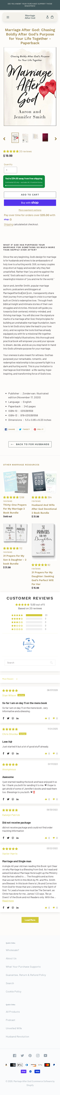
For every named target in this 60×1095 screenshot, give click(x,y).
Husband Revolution (17, 1036)
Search (10, 983)
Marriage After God (22, 1081)
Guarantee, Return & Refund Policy (26, 974)
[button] (11, 151)
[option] (15, 138)
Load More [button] (30, 919)
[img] (10, 690)
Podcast (10, 1019)
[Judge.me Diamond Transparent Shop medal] (29, 644)
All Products (13, 1011)
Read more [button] (8, 900)
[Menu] (8, 17)
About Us (11, 958)
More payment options (30, 210)
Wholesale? (12, 950)
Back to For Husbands (32, 444)
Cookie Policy (13, 991)
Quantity (8, 164)
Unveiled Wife (14, 1028)
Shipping (8, 224)
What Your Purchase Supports (23, 966)
